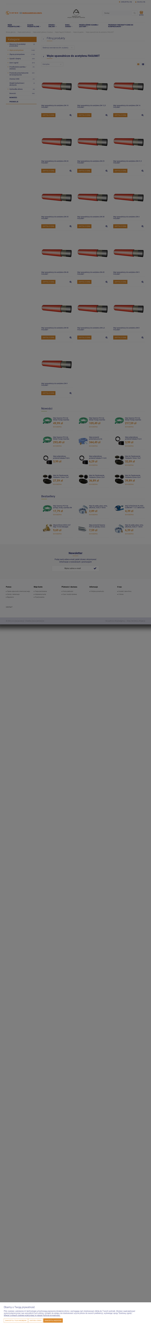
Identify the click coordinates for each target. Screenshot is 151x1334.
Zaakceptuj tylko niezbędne (16, 1320)
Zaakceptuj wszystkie (53, 1320)
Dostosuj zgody (36, 1320)
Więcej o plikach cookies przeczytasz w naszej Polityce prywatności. (32, 1315)
